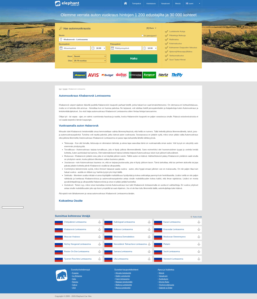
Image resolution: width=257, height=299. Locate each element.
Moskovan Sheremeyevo (174, 237)
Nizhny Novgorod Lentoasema (77, 244)
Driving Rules (164, 282)
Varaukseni (165, 4)
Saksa (74, 285)
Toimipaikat (136, 4)
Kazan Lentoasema (171, 222)
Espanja (75, 273)
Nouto (62, 35)
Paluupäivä (115, 44)
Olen (70, 61)
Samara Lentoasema (123, 251)
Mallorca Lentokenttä (124, 285)
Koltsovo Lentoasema (123, 229)
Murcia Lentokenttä (123, 288)
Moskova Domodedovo (124, 237)
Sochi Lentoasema (171, 251)
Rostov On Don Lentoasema (76, 251)
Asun (69, 56)
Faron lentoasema (122, 279)
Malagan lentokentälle (124, 282)
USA (74, 288)
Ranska (75, 282)
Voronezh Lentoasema (173, 259)
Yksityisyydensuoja (166, 285)
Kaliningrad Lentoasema (124, 222)
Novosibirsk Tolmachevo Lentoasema (130, 244)
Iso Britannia (77, 276)
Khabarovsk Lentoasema (75, 229)
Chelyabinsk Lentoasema (75, 222)
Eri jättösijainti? (150, 36)
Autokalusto (151, 4)
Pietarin (166, 244)
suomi (190, 4)
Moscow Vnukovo (72, 237)
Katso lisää (197, 217)
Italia (74, 279)
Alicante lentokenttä (123, 273)
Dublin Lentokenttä (123, 276)
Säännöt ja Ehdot (165, 288)
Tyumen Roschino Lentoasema (77, 259)
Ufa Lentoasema (121, 259)
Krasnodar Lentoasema (173, 229)
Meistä (177, 4)
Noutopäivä (64, 44)
